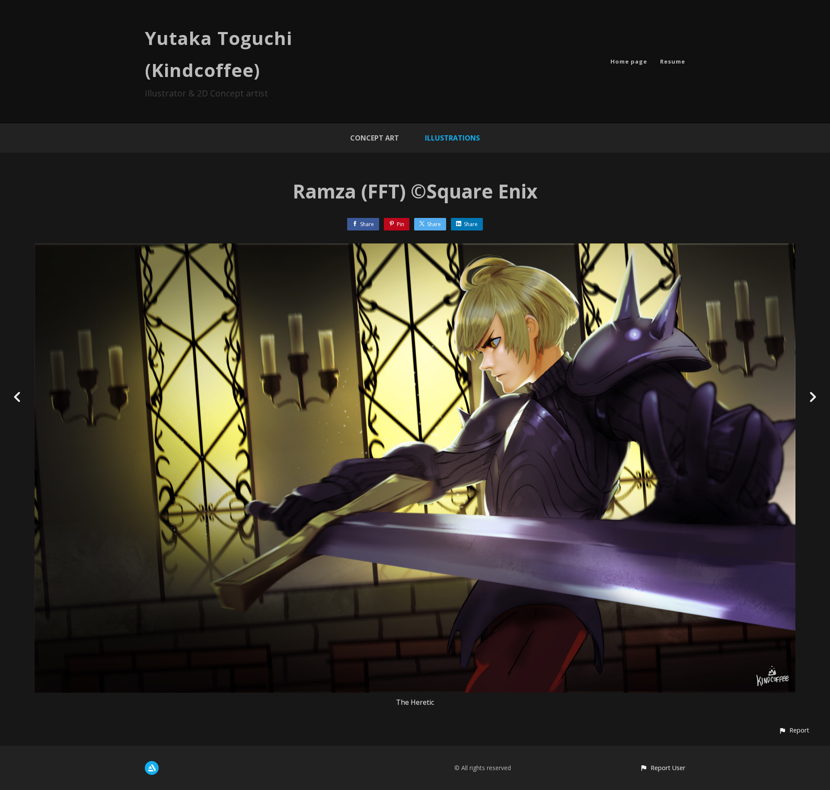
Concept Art (374, 138)
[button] (794, 730)
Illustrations (452, 138)
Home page (628, 61)
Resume (672, 61)
